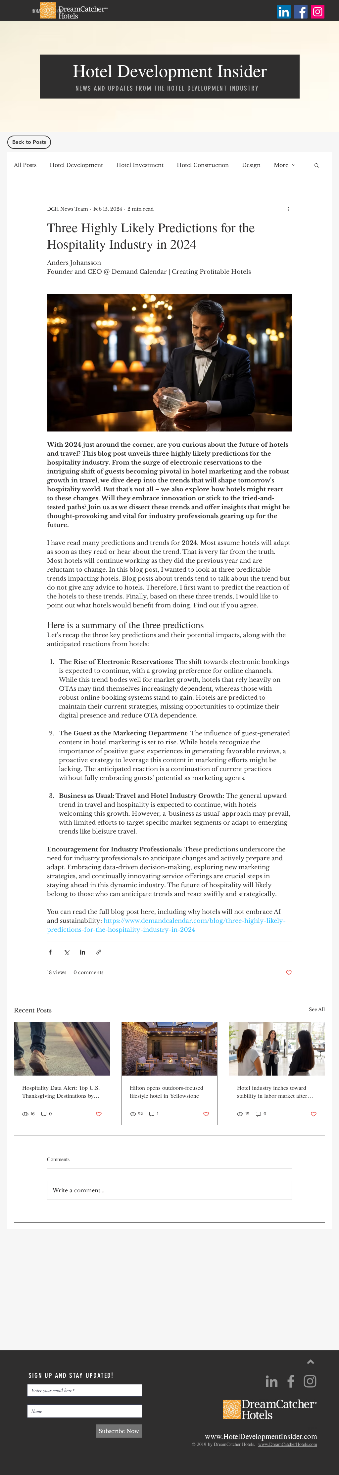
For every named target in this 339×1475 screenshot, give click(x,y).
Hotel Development (76, 165)
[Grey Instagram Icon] (310, 1381)
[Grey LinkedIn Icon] (271, 1381)
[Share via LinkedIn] (82, 952)
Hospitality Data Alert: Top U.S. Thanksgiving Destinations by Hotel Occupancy (61, 1091)
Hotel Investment (140, 165)
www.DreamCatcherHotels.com (287, 1444)
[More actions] (288, 209)
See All (317, 1009)
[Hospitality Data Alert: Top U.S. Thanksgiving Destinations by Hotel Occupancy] (62, 1049)
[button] (317, 165)
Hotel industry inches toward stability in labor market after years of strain (272, 1091)
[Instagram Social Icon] (317, 12)
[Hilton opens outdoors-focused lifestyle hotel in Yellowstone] (170, 1049)
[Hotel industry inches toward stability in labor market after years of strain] (277, 1049)
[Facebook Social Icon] (301, 12)
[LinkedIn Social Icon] (284, 12)
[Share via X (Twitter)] (66, 952)
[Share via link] (99, 952)
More (281, 165)
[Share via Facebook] (50, 952)
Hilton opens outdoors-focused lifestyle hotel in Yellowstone (166, 1091)
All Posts (25, 165)
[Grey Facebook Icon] (290, 1381)
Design (251, 165)
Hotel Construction (203, 165)
